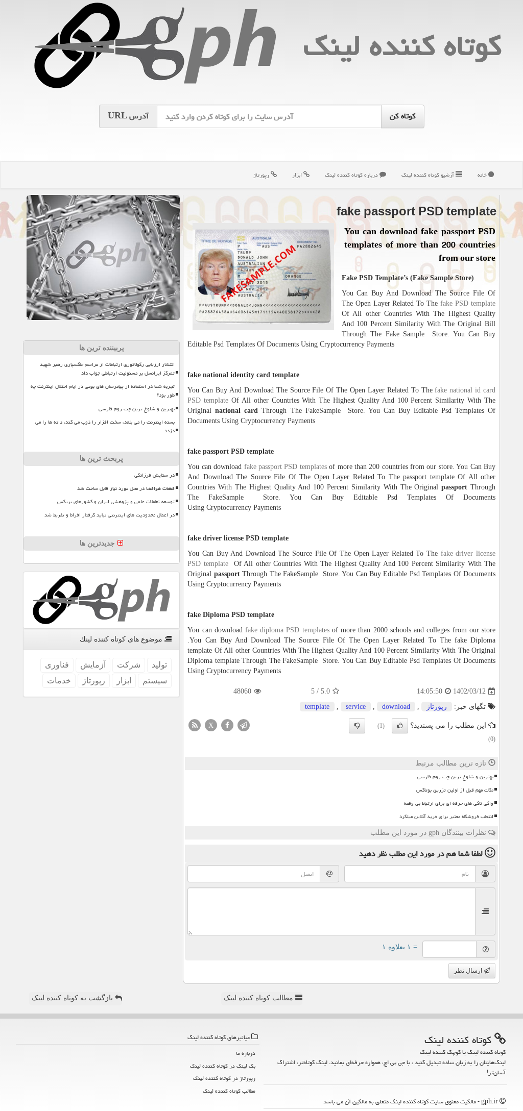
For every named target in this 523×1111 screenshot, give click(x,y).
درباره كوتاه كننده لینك (352, 174)
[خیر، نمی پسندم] (357, 725)
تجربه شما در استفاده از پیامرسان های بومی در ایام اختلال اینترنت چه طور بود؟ (103, 390)
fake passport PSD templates (285, 467)
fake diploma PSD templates (287, 630)
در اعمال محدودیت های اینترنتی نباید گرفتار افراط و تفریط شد (109, 515)
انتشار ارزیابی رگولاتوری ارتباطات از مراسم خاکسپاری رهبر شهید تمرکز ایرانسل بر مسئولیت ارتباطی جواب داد (107, 368)
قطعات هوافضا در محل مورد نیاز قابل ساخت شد (126, 488)
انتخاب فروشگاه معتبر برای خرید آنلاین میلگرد (446, 816)
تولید (159, 664)
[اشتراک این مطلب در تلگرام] (243, 725)
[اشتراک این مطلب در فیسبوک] (227, 725)
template (317, 706)
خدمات (59, 680)
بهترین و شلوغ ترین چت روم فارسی (455, 777)
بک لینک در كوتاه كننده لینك (222, 1065)
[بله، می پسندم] (400, 725)
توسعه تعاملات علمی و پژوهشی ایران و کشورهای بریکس (116, 502)
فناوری (57, 664)
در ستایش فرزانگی (154, 475)
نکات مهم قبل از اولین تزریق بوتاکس (454, 790)
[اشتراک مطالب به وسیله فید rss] (194, 725)
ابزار (297, 174)
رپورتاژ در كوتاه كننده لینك (224, 1078)
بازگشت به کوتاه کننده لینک (73, 998)
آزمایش (93, 664)
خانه (483, 174)
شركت (128, 664)
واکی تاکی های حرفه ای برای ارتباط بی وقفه (448, 803)
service (356, 706)
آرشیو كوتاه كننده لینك (428, 174)
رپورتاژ (262, 174)
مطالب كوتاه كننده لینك (229, 1090)
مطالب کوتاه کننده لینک (259, 998)
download (396, 706)
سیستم (154, 680)
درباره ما (245, 1053)
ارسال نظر (469, 970)
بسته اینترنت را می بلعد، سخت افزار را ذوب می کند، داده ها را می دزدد (105, 426)
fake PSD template (467, 303)
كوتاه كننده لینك (402, 45)
